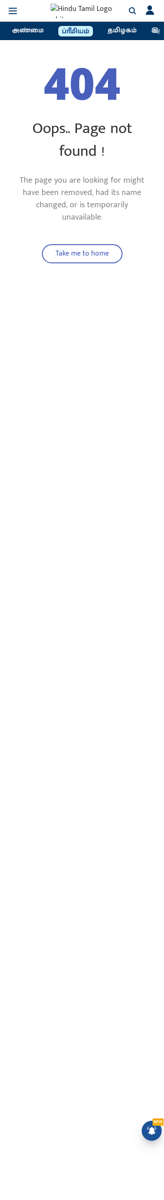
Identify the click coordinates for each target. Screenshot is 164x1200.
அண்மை (28, 30)
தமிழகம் (122, 30)
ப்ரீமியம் (75, 31)
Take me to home (82, 253)
